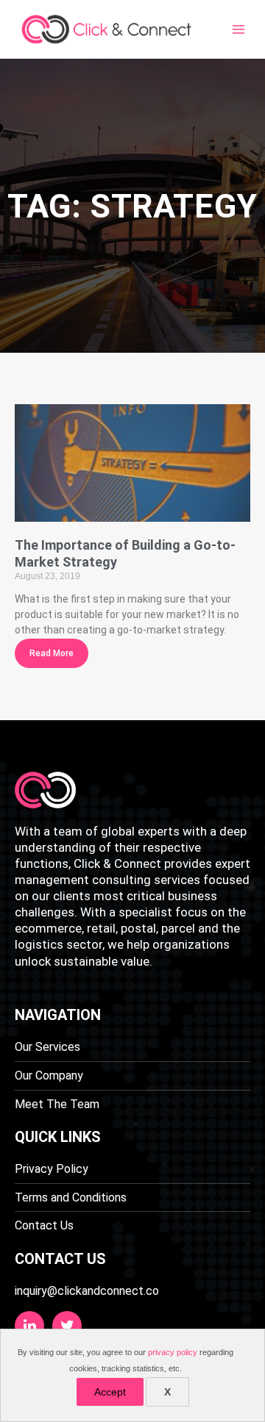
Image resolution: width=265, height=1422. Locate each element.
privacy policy (172, 1352)
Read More (51, 653)
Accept (110, 1392)
